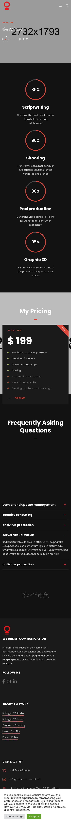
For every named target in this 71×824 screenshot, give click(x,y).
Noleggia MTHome (12, 719)
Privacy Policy (10, 737)
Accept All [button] (34, 816)
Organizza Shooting (13, 725)
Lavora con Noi (11, 731)
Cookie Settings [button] (14, 816)
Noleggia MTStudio (13, 713)
